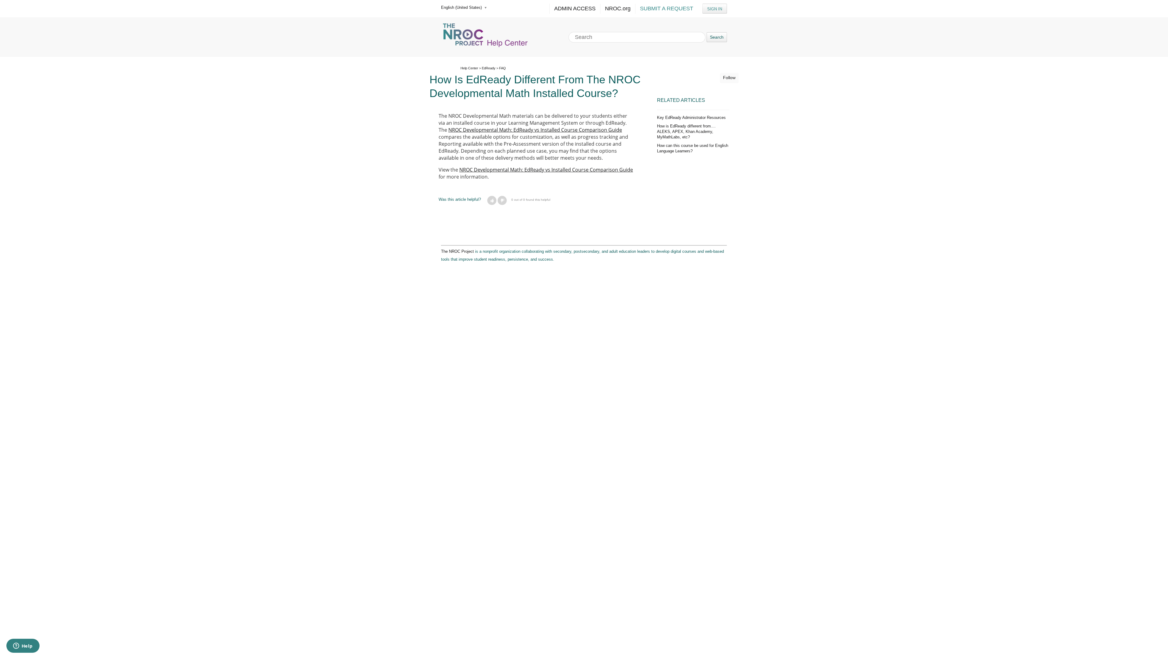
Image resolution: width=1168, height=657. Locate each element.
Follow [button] (729, 77)
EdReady (488, 68)
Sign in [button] (714, 9)
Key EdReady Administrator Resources (691, 117)
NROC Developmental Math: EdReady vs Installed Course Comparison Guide (535, 130)
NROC (618, 8)
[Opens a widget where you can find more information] (23, 646)
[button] (491, 200)
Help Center (469, 68)
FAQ (502, 68)
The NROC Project (457, 251)
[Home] (486, 37)
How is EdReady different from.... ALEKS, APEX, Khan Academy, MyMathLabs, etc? (686, 131)
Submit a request (666, 8)
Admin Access (575, 8)
